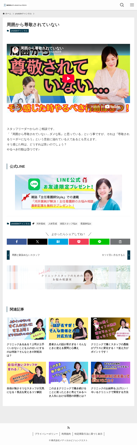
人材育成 (52, 223)
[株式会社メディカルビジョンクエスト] (15, 5)
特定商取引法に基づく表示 (88, 434)
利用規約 (66, 434)
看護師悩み (85, 223)
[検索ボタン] (122, 5)
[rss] (68, 427)
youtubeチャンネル (19, 31)
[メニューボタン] (132, 5)
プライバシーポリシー (46, 434)
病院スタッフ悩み (68, 223)
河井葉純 (41, 223)
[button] (17, 242)
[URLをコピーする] (120, 242)
